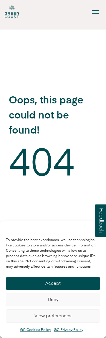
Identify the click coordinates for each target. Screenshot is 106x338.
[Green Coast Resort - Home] (12, 12)
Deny (53, 300)
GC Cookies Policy (35, 330)
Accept (53, 283)
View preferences (53, 316)
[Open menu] (95, 12)
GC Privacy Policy (68, 330)
